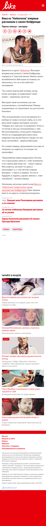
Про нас (5, 436)
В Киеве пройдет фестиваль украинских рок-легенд (22, 357)
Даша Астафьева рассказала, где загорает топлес (20, 298)
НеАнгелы (25, 70)
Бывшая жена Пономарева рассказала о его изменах (22, 201)
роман (6, 229)
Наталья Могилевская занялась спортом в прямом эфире (20, 329)
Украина (13, 14)
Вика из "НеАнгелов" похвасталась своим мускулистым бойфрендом (21, 187)
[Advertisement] (23, 254)
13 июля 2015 (22, 14)
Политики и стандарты (10, 446)
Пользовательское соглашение (13, 448)
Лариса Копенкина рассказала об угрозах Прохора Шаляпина (21, 220)
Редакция (5, 443)
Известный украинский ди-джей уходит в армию (20, 418)
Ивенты (5, 441)
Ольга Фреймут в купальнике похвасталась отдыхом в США (21, 390)
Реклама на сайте (8, 438)
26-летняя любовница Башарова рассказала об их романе (22, 211)
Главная (5, 14)
